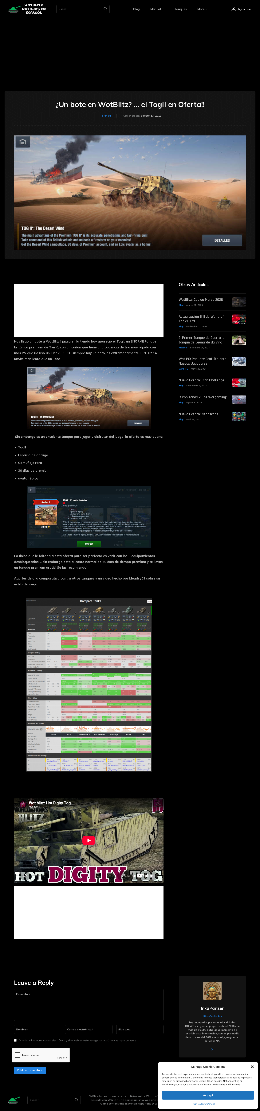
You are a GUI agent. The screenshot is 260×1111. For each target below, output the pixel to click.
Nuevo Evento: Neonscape (198, 414)
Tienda (106, 115)
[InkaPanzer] (212, 991)
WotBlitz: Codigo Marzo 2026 (201, 299)
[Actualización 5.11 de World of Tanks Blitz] (239, 319)
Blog (181, 305)
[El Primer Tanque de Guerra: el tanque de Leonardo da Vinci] (239, 340)
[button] (252, 1067)
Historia (183, 347)
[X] (212, 1049)
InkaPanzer (212, 1008)
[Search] (105, 9)
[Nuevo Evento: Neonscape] (239, 416)
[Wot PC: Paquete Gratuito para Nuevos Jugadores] (239, 361)
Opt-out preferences (204, 1103)
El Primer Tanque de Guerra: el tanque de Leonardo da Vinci (202, 340)
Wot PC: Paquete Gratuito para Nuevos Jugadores (203, 361)
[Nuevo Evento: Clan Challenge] (239, 382)
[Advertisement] (130, 47)
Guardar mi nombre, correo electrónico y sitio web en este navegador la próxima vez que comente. (78, 1040)
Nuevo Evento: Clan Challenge (201, 380)
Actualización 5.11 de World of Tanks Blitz (201, 319)
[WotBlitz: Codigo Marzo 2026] (239, 302)
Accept (208, 1095)
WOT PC (183, 368)
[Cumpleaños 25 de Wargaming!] (239, 399)
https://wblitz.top (212, 1016)
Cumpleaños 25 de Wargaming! (203, 397)
